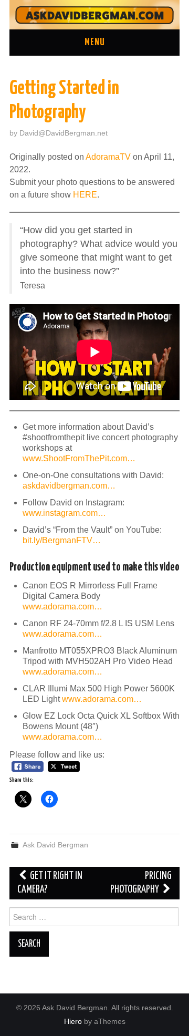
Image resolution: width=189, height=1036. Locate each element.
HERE (85, 194)
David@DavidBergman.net (63, 133)
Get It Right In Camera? (49, 883)
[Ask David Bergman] (94, 13)
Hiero (73, 1021)
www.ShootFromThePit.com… (79, 458)
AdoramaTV (108, 156)
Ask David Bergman (55, 845)
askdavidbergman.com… (69, 485)
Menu (95, 42)
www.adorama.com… (62, 606)
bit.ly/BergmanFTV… (62, 540)
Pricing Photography (141, 883)
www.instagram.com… (64, 513)
